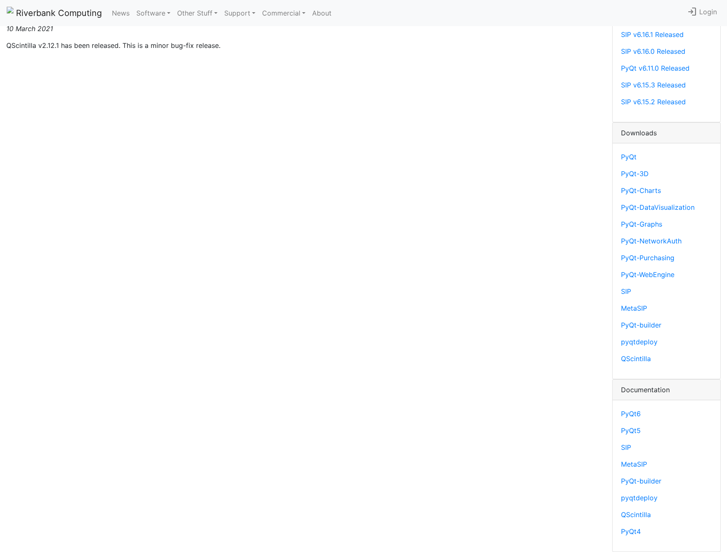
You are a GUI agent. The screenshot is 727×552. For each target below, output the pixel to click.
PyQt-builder (641, 325)
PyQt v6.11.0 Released (655, 68)
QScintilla (636, 358)
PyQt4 (631, 531)
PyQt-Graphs (641, 224)
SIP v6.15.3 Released (653, 85)
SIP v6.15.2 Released (653, 102)
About (322, 13)
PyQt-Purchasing (647, 258)
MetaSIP (634, 308)
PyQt (629, 157)
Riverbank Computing (57, 13)
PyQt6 (631, 413)
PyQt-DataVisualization (658, 207)
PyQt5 (631, 430)
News (121, 13)
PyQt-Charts (641, 190)
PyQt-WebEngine (647, 274)
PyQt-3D (635, 173)
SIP (626, 291)
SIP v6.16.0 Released (653, 51)
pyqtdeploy (639, 342)
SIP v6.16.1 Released (652, 34)
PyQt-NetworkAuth (651, 241)
